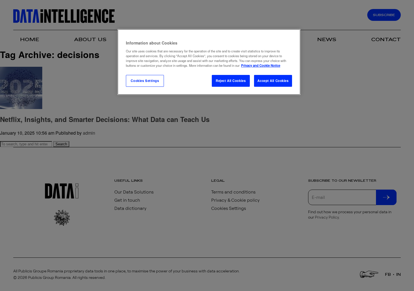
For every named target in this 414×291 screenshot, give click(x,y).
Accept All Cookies (272, 80)
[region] (209, 62)
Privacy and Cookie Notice (260, 65)
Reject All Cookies (231, 80)
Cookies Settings (145, 80)
